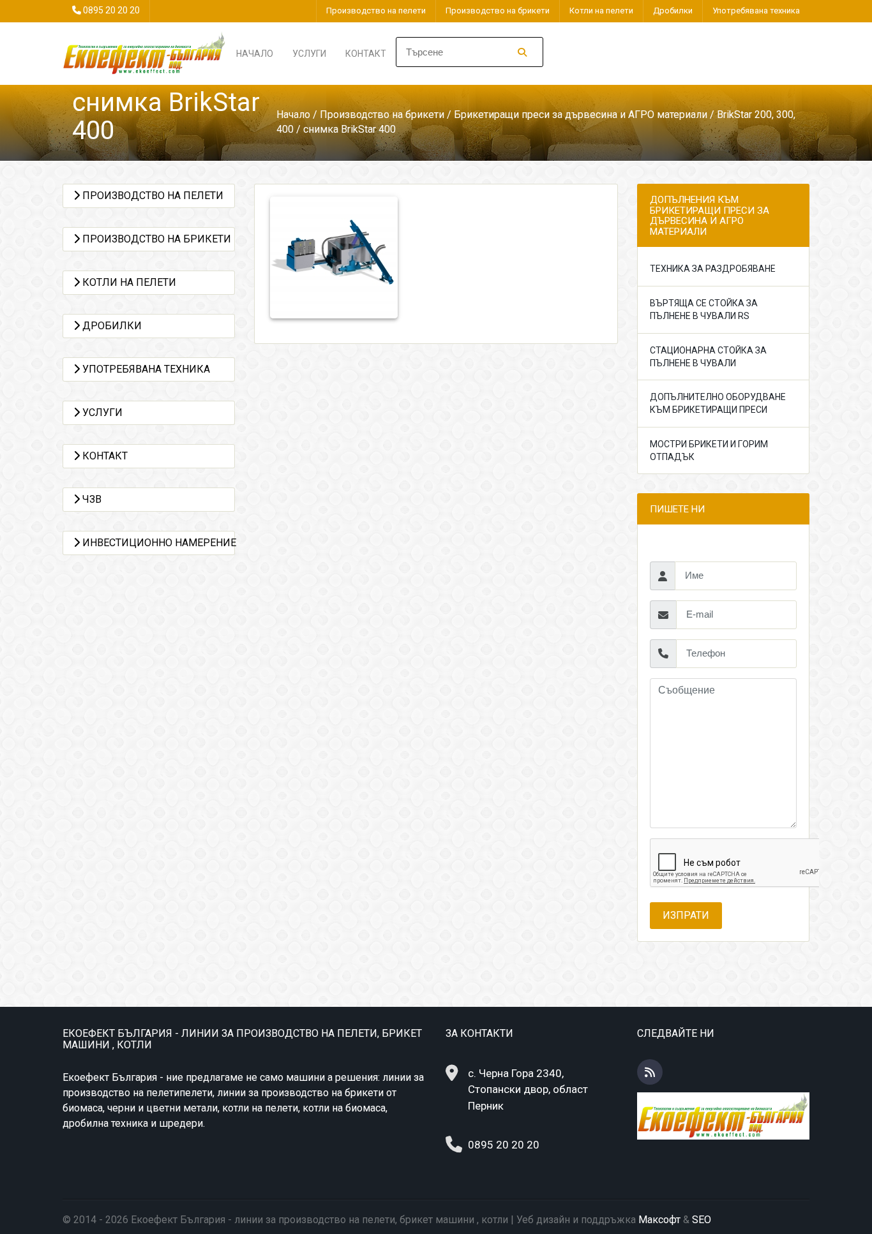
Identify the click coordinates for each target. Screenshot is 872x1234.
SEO (701, 1220)
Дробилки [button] (111, 326)
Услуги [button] (101, 412)
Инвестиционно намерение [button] (157, 543)
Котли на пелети (601, 10)
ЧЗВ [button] (90, 499)
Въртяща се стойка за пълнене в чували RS (704, 309)
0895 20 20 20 (111, 10)
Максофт (659, 1220)
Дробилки (673, 10)
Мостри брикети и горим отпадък (709, 450)
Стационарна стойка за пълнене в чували (708, 356)
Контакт (365, 53)
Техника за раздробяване (713, 269)
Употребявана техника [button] (145, 369)
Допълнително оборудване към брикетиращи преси (718, 403)
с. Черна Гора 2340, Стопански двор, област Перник (528, 1089)
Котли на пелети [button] (128, 282)
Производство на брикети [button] (155, 239)
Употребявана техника (756, 10)
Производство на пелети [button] (151, 196)
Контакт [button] (104, 456)
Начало (254, 53)
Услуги (309, 53)
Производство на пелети (376, 10)
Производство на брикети (498, 10)
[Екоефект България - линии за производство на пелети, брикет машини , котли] (145, 53)
